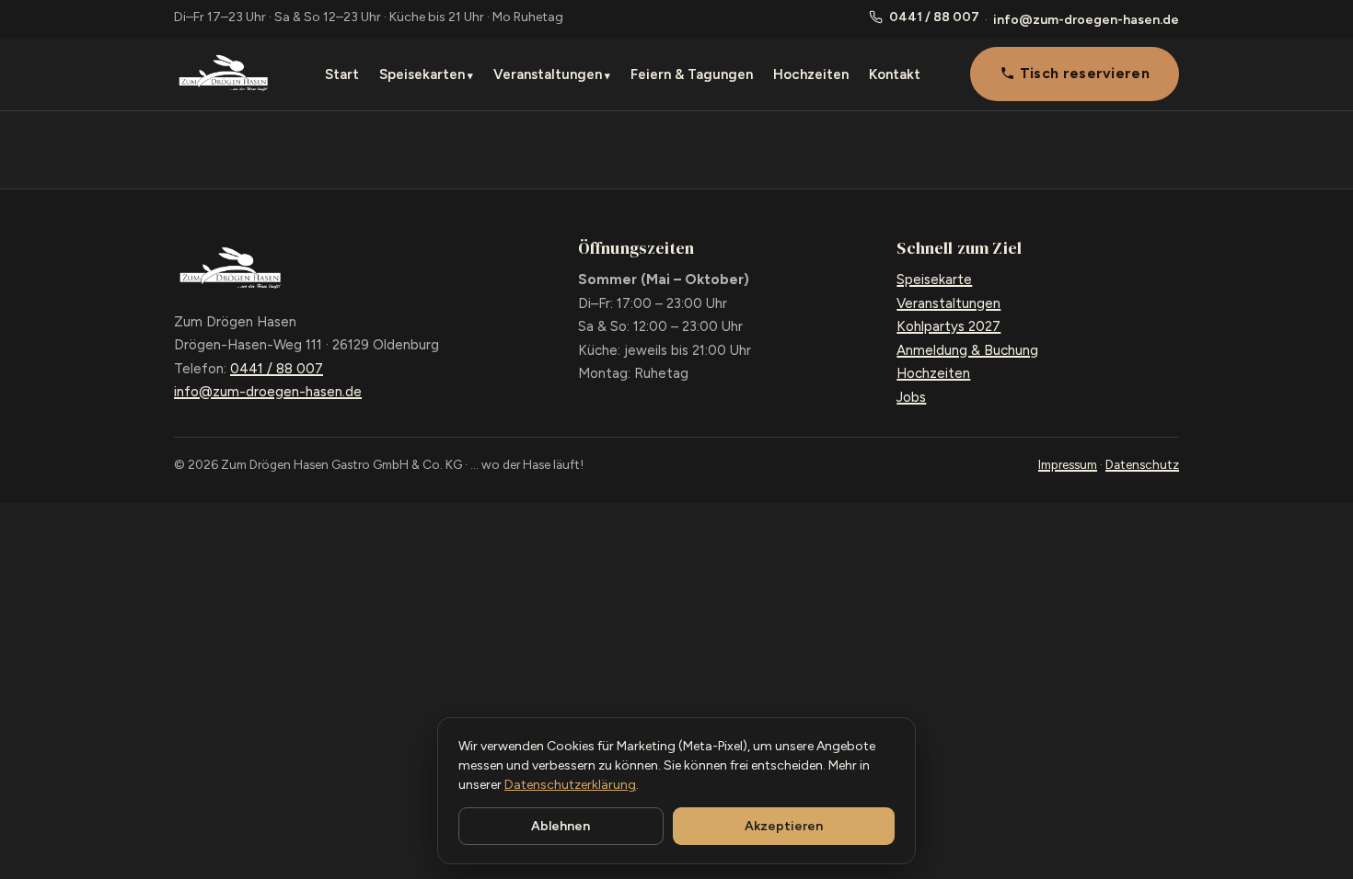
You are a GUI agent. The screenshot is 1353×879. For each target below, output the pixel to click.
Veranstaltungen (547, 74)
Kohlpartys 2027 (948, 326)
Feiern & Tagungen (691, 74)
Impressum (1067, 464)
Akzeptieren (784, 826)
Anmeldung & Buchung (967, 350)
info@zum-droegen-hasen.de (1086, 20)
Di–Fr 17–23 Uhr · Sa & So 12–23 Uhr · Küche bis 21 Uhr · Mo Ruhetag (368, 17)
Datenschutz (1142, 464)
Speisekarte (934, 279)
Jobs (911, 397)
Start (342, 74)
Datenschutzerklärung (570, 785)
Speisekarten (422, 74)
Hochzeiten (811, 74)
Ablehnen (560, 826)
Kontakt (894, 74)
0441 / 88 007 (934, 17)
